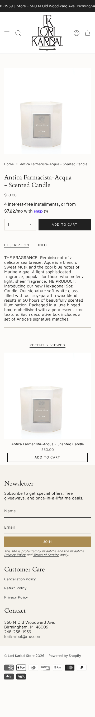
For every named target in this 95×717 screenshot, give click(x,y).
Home (9, 164)
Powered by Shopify (65, 655)
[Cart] (87, 33)
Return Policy (15, 588)
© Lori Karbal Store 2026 (24, 655)
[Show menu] (7, 33)
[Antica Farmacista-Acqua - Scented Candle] (47, 396)
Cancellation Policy (20, 579)
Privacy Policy (15, 555)
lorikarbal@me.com (22, 636)
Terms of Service (46, 555)
